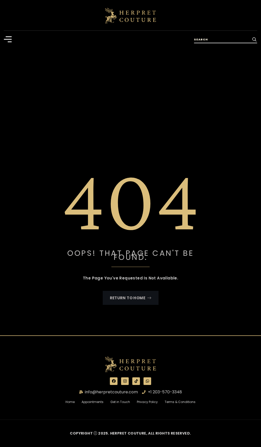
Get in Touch (123, 402)
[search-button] (254, 39)
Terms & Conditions (180, 402)
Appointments (92, 402)
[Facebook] (114, 381)
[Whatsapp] (147, 381)
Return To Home (128, 298)
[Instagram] (125, 381)
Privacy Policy (147, 402)
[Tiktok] (136, 381)
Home (73, 402)
